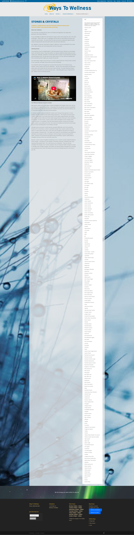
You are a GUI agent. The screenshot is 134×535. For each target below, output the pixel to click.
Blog (115, 1)
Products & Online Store (82, 14)
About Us (51, 14)
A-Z (85, 19)
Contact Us (124, 1)
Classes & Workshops (68, 14)
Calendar (118, 1)
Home (46, 14)
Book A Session (95, 509)
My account (92, 523)
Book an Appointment (101, 1)
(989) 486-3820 (36, 506)
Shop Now (92, 521)
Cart (91, 525)
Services (58, 14)
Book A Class (110, 1)
